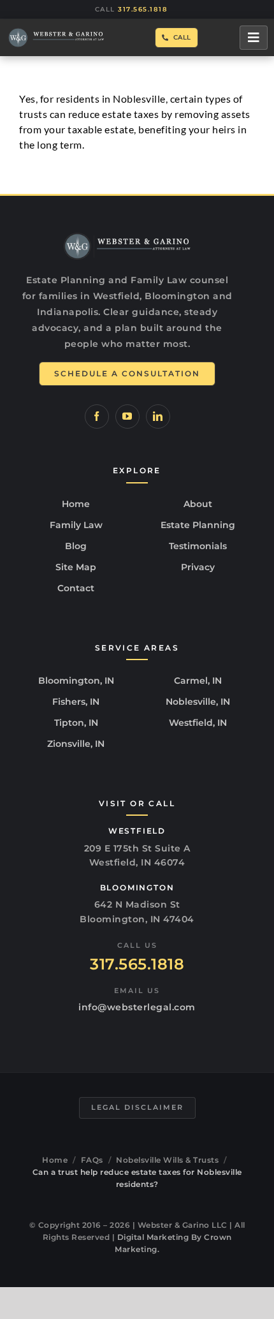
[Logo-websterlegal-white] (56, 37)
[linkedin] (158, 416)
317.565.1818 (143, 9)
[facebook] (97, 416)
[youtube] (127, 416)
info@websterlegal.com (137, 1007)
